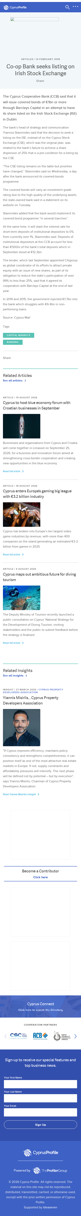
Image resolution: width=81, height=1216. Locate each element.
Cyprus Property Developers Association (33, 691)
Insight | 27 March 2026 (20, 689)
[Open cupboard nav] (75, 7)
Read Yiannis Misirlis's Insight (19, 794)
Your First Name (13, 1078)
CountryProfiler (49, 1170)
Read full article (12, 471)
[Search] (67, 7)
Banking (13, 342)
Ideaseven (50, 1207)
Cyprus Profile (16, 7)
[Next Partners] (74, 1036)
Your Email (10, 1106)
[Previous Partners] (6, 1036)
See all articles (13, 380)
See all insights (13, 675)
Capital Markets (18, 335)
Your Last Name (13, 1092)
